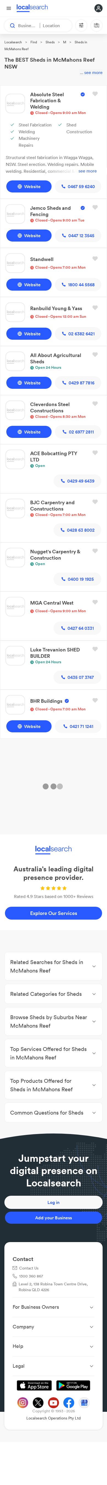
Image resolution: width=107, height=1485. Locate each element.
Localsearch (13, 42)
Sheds (50, 42)
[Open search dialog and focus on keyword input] (9, 25)
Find (33, 42)
